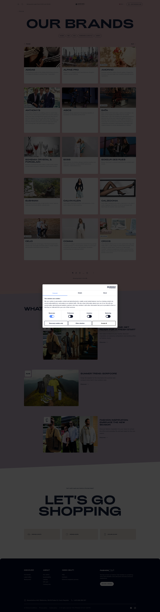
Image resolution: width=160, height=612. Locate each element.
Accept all (104, 323)
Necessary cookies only (56, 323)
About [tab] (105, 293)
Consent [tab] (55, 293)
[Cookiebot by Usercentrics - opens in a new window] (108, 287)
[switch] (70, 316)
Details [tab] (80, 293)
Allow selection (80, 323)
